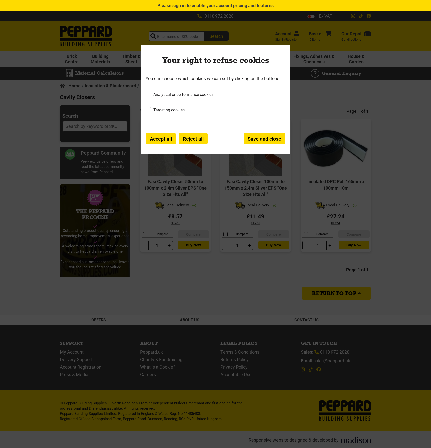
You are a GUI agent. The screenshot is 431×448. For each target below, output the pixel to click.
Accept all (161, 138)
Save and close (264, 138)
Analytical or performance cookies (183, 94)
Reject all (193, 138)
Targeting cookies (169, 109)
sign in (179, 5)
